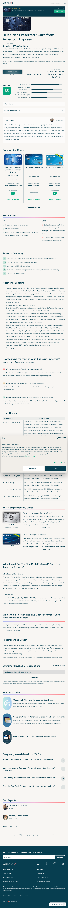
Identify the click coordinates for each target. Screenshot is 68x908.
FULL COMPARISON (34, 207)
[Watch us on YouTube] (38, 863)
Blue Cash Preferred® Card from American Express (28, 11)
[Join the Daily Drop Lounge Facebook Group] (46, 863)
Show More (34, 677)
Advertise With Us (42, 877)
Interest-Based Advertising (11, 882)
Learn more (59, 11)
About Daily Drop (8, 869)
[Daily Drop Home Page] (8, 3)
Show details (58, 463)
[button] (65, 3)
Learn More (12, 72)
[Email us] (63, 863)
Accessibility (40, 869)
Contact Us (40, 873)
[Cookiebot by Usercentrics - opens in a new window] (58, 438)
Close (55, 468)
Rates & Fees (12, 74)
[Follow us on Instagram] (54, 863)
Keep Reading (44, 528)
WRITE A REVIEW (59, 666)
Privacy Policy (7, 873)
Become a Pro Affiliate (43, 882)
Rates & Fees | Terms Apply (58, 8)
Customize (32, 468)
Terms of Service (8, 877)
